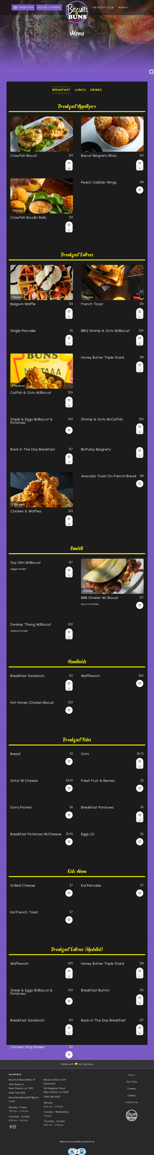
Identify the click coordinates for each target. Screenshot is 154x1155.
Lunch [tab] (80, 90)
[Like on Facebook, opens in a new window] (10, 1127)
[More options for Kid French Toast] (69, 919)
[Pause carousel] (151, 71)
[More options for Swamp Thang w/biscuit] (69, 632)
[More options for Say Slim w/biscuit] (69, 570)
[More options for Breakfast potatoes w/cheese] (69, 841)
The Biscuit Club (103, 7)
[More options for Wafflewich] (139, 683)
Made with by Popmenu (47, 1064)
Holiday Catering (49, 7)
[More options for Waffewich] (69, 971)
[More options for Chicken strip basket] (69, 1054)
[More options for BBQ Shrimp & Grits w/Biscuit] (139, 338)
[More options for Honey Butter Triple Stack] (139, 365)
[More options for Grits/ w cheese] (69, 788)
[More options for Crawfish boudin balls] (69, 225)
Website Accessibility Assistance (77, 1141)
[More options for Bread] (69, 761)
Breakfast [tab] (61, 90)
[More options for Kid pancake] (139, 893)
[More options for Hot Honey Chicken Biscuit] (69, 710)
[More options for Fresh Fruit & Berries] (139, 788)
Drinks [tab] (96, 90)
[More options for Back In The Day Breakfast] (69, 457)
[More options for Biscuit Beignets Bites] (139, 163)
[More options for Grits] (139, 761)
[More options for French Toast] (139, 311)
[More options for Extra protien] (69, 815)
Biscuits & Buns (131, 1115)
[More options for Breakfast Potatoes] (139, 815)
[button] (123, 8)
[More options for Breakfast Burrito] (139, 998)
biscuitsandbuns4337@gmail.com (24, 1099)
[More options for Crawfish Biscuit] (69, 163)
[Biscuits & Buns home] (77, 12)
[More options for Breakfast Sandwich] (69, 683)
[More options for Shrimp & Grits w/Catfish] (139, 427)
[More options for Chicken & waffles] (69, 518)
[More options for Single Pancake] (69, 338)
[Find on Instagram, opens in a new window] (14, 1127)
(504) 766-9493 (17, 1092)
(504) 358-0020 (52, 1096)
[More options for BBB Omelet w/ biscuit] (139, 605)
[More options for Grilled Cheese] (69, 893)
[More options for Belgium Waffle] (69, 311)
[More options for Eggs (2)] (139, 841)
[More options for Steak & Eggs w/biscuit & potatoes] (69, 430)
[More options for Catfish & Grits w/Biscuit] (69, 400)
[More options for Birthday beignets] (139, 450)
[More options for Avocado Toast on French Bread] (139, 483)
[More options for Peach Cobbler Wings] (139, 190)
